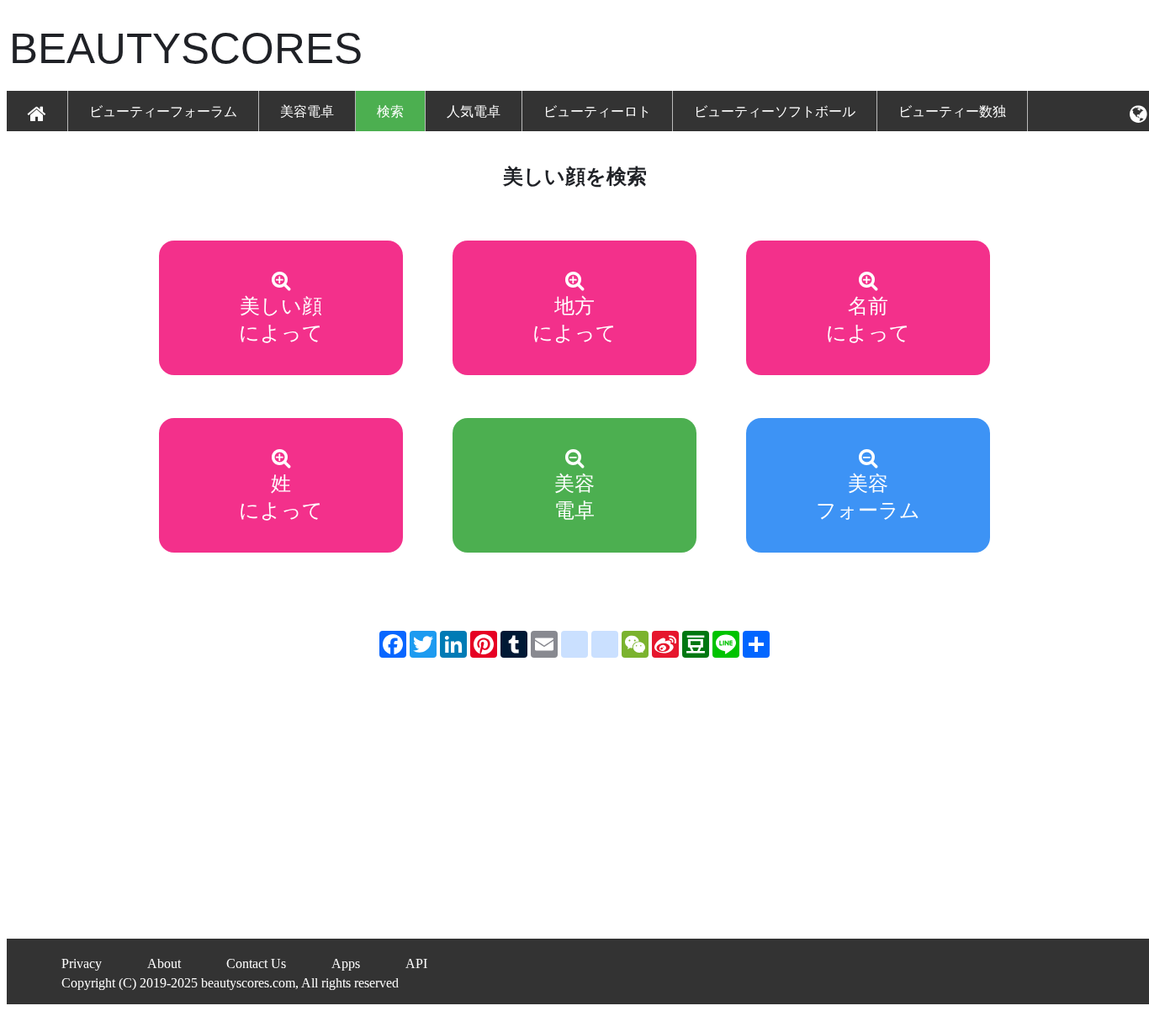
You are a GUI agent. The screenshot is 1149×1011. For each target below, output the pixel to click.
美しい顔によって (281, 319)
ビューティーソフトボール (774, 111)
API (416, 963)
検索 (390, 111)
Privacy (81, 963)
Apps (345, 963)
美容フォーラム (868, 496)
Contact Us (256, 963)
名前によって (868, 319)
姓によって (281, 496)
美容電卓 (307, 111)
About (164, 963)
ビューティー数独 (952, 111)
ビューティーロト (597, 111)
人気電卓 (473, 111)
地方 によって (574, 319)
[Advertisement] (761, 47)
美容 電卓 (574, 496)
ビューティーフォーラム (163, 111)
